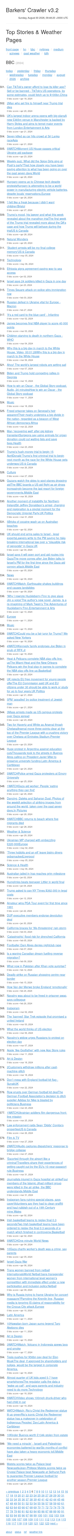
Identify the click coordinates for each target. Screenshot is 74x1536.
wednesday (16, 75)
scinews (14, 53)
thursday (50, 71)
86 (43, 1511)
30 (58, 1495)
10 (42, 1491)
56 (43, 1503)
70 (39, 1507)
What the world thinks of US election (29, 1029)
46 (62, 1499)
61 (62, 1503)
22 (27, 1495)
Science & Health (17, 865)
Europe (11, 616)
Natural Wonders (17, 239)
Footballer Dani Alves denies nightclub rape (34, 945)
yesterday (23, 71)
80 (19, 1511)
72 (47, 1507)
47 (7, 1503)
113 (52, 1519)
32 (7, 1499)
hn (24, 49)
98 (31, 1515)
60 (58, 1503)
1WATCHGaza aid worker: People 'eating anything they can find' (32, 788)
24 (35, 1495)
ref (25, 1531)
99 (35, 1515)
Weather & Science (19, 831)
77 (7, 1511)
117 (13, 1523)
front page (12, 49)
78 (11, 1511)
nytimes (44, 49)
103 (56, 1515)
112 (47, 1519)
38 (31, 1499)
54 (35, 1503)
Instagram (13, 1008)
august (61, 75)
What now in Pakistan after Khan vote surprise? (36, 966)
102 (51, 1515)
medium (58, 49)
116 (8, 1523)
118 (19, 1523)
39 (35, 1499)
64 (15, 1507)
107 (19, 1519)
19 (15, 1495)
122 (41, 1523)
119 (24, 1523)
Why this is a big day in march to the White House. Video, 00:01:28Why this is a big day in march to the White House (36, 352)
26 (43, 1495)
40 (39, 1499)
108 (24, 1519)
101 (45, 1515)
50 (19, 1503)
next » (54, 1523)
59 (54, 1503)
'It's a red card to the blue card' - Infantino (33, 315)
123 (47, 1523)
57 (47, 1503)
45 (58, 1499)
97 (27, 1515)
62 (7, 1507)
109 (30, 1519)
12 (50, 1491)
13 (54, 1491)
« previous (12, 1491)
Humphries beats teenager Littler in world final (35, 882)
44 (54, 1499)
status (18, 1531)
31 (62, 1495)
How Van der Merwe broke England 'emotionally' (37, 987)
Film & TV (13, 1138)
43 (50, 1499)
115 (63, 1519)
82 (27, 1511)
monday (47, 75)
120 (30, 1523)
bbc (33, 49)
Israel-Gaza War (17, 1261)
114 (58, 1519)
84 (35, 1511)
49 (15, 1503)
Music (10, 402)
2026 (12, 79)
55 (39, 1503)
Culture (11, 472)
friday (37, 71)
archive (24, 79)
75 (58, 1507)
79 (15, 1511)
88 (50, 1511)
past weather (32, 53)
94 (15, 1515)
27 (47, 1495)
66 (23, 1507)
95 (19, 1515)
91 (62, 1511)
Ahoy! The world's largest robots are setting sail (36, 365)
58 (50, 1503)
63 (11, 1507)
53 (31, 1503)
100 (39, 1515)
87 (47, 1511)
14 (58, 1491)
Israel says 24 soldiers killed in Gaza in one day (36, 281)
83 (31, 1511)
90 (58, 1511)
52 (27, 1503)
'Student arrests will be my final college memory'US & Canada (31, 250)
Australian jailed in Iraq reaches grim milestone (36, 873)
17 (7, 1495)
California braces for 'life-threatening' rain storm (36, 928)
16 (66, 1491)
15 (62, 1491)
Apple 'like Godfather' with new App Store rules (36, 1050)
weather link (35, 1531)
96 (23, 1515)
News (10, 575)
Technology (14, 260)
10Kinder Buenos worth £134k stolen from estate (37, 1435)
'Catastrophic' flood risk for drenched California (36, 936)
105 (8, 1519)
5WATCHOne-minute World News (28, 1241)
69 (35, 1507)
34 (15, 1499)
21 (23, 1495)
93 (11, 1515)
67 (27, 1507)
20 (19, 1495)
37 (27, 1499)
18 (11, 1495)
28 (50, 1495)
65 (19, 1507)
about (9, 1531)
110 (36, 1519)
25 (39, 1495)
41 (43, 1499)
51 (23, 1503)
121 (36, 1523)
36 (23, 1499)
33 (11, 1499)
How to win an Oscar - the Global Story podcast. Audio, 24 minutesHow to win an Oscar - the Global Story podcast (37, 390)
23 (31, 1495)
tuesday (33, 75)
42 (47, 1499)
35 (19, 1499)
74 (54, 1507)
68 (31, 1507)
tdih (46, 53)
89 (54, 1511)
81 (23, 1511)
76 (62, 1507)
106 (13, 1519)
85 (39, 1511)
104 (62, 1515)
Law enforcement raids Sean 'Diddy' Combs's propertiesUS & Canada (35, 1127)
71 (43, 1507)
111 (41, 1519)
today (9, 71)
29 (54, 1495)
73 (50, 1507)
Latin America (15, 1315)
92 (7, 1515)
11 (46, 1491)
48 (11, 1503)
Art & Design (14, 1058)
